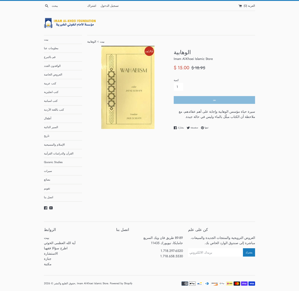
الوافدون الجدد (52, 66)
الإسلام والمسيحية (54, 145)
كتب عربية (50, 83)
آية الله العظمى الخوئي (59, 243)
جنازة (47, 258)
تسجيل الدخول (110, 6)
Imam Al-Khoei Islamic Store (92, 283)
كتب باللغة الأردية (54, 110)
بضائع (47, 180)
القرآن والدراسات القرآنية (58, 153)
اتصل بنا (48, 197)
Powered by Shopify (121, 283)
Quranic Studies (53, 162)
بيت (46, 40)
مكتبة (47, 264)
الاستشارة (51, 253)
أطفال (47, 118)
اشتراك (91, 6)
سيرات (48, 171)
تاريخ (46, 136)
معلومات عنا (51, 48)
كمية (176, 80)
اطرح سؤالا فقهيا (55, 248)
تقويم (47, 188)
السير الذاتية (51, 127)
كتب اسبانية (51, 101)
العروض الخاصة (53, 75)
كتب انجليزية (51, 92)
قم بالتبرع (50, 57)
